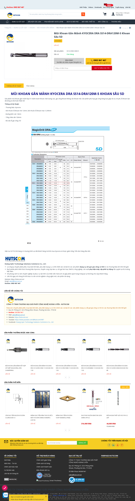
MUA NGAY (69, 61)
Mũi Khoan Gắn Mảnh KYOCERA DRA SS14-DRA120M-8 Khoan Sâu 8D (117, 368)
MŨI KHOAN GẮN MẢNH (45, 28)
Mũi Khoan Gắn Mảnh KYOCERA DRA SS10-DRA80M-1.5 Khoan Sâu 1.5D (92, 368)
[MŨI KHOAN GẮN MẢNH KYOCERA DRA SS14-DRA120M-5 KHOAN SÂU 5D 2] (28, 55)
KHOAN (32, 28)
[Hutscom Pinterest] (122, 445)
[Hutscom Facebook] (109, 445)
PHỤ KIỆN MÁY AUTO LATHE (53, 22)
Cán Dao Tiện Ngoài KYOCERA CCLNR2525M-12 (15, 416)
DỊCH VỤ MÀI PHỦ (72, 22)
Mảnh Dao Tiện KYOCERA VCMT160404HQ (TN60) (64, 416)
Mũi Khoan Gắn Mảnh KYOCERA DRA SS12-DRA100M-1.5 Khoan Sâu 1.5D (67, 368)
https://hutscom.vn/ (21, 317)
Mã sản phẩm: (59, 51)
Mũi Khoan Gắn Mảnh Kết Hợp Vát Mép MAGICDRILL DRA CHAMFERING (15, 368)
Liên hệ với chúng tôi (11, 473)
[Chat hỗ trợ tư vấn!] (5, 495)
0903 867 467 (98, 61)
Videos (90, 7)
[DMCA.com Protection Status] (10, 479)
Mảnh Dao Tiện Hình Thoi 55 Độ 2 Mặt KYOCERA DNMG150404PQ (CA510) (42, 417)
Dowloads (98, 7)
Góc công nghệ (108, 7)
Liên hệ (127, 7)
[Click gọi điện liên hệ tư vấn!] (4, 487)
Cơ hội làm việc (9, 470)
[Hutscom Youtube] (117, 445)
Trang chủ (7, 28)
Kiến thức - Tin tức (10, 463)
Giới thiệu (7, 460)
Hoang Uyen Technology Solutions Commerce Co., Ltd (34, 322)
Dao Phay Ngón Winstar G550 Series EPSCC (91, 416)
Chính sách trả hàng (43, 463)
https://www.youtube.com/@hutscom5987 (29, 320)
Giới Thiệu (83, 7)
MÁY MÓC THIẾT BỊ (88, 22)
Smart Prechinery (55, 481)
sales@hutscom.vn (15, 281)
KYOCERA (58, 41)
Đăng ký (126, 13)
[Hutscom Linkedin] (113, 445)
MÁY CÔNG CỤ (103, 22)
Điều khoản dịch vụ (43, 470)
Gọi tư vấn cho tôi (101, 68)
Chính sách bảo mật (11, 467)
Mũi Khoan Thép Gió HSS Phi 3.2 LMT (117, 416)
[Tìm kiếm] (83, 14)
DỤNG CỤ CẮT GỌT (18, 22)
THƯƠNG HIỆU (116, 22)
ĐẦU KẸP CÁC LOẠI (34, 22)
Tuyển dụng (119, 7)
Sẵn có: (56, 54)
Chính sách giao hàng (43, 460)
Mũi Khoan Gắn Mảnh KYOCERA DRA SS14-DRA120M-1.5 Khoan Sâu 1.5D (42, 368)
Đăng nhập (119, 13)
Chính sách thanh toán (44, 467)
